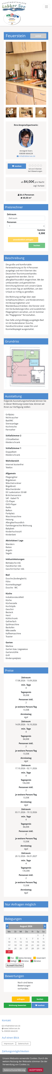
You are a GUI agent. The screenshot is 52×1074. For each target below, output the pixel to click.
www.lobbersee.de (12, 1028)
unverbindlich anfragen (23, 239)
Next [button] (41, 73)
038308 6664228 (11, 1031)
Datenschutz (23, 1043)
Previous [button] (11, 73)
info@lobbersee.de (27, 156)
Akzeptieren (35, 1070)
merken (18, 166)
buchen (37, 245)
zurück (38, 36)
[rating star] (30, 165)
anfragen (21, 999)
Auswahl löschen (15, 965)
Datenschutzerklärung (14, 1070)
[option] (26, 112)
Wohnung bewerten (17, 1005)
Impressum (9, 1043)
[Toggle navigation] (46, 6)
